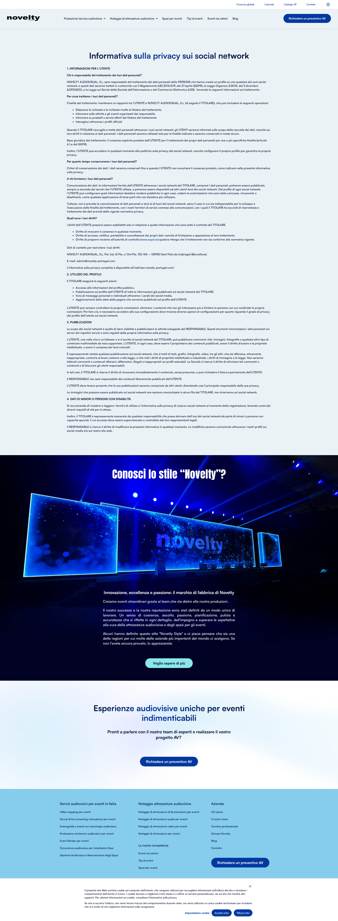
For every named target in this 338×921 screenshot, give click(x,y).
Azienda (217, 803)
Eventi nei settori (148, 853)
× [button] (250, 885)
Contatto (216, 848)
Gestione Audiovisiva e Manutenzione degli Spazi (89, 855)
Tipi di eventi (145, 860)
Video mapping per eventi (75, 812)
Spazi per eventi (147, 867)
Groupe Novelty (220, 833)
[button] (84, 18)
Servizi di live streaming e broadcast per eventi (87, 819)
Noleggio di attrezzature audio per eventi (162, 819)
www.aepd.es (149, 239)
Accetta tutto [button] (222, 913)
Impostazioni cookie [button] (197, 912)
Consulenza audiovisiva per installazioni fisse (86, 848)
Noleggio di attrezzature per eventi (159, 833)
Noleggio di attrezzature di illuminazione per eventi (168, 812)
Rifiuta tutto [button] (243, 913)
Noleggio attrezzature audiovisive (164, 803)
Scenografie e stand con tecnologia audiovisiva (88, 826)
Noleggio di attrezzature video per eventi (162, 826)
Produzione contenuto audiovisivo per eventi (87, 833)
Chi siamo (217, 812)
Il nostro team (219, 819)
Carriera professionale (224, 826)
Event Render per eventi (74, 840)
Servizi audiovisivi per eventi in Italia (88, 803)
